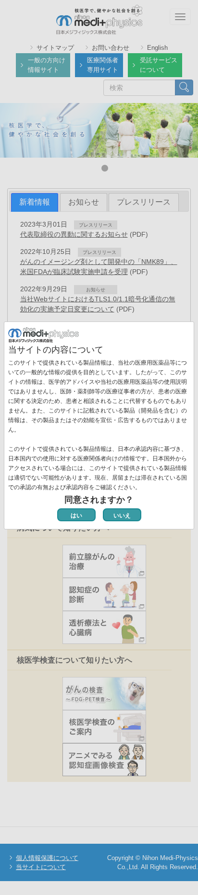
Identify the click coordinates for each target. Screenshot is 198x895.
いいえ (122, 515)
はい (76, 515)
